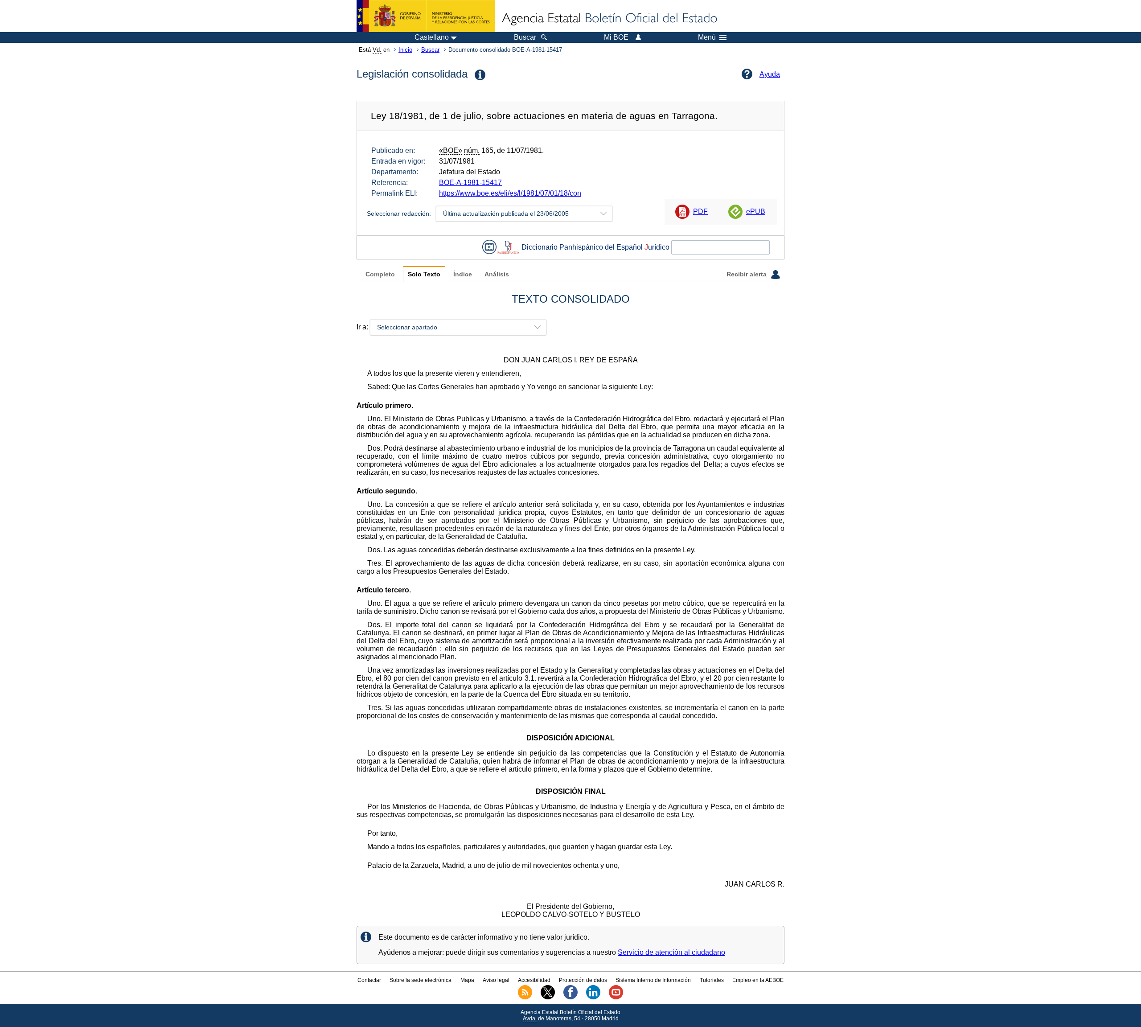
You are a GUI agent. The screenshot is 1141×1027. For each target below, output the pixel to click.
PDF (700, 211)
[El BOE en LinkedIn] (593, 997)
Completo (380, 274)
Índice (462, 274)
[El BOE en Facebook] (570, 997)
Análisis (496, 274)
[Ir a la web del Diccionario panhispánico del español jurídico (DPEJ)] (508, 247)
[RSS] (525, 997)
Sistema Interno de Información (653, 980)
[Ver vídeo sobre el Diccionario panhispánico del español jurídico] (489, 247)
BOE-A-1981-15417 (470, 182)
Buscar (430, 49)
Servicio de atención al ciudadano (671, 952)
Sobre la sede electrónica (420, 980)
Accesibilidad (534, 980)
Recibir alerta (747, 274)
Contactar (369, 980)
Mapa (467, 980)
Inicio (405, 49)
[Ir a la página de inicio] (608, 18)
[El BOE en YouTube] (616, 997)
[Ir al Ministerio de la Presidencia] (426, 16)
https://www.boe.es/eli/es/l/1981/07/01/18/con (510, 193)
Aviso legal (496, 980)
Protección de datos (583, 980)
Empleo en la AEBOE (758, 980)
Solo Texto (424, 274)
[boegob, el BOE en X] (548, 997)
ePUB (755, 211)
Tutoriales (712, 980)
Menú (707, 37)
